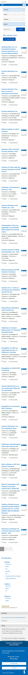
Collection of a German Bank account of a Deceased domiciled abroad (10, 330)
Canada (8, 571)
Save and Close (14, 663)
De (23, 2)
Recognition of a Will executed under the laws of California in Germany (9, 350)
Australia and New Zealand (13, 576)
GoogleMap (15, 659)
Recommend (13, 64)
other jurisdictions (11, 578)
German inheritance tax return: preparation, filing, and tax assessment (10, 388)
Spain (7, 566)
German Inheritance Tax (9, 111)
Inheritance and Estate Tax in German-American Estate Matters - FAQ (10, 531)
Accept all (14, 668)
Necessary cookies (14, 656)
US (6, 569)
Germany (8, 564)
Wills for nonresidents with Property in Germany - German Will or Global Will (10, 486)
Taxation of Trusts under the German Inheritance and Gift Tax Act (10, 169)
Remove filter (10, 39)
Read (4, 64)
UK (6, 573)
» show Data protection (8, 673)
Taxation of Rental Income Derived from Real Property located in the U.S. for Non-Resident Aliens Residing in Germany (10, 509)
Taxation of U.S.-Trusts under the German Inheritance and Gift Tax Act (10, 290)
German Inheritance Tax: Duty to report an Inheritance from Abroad (9, 91)
